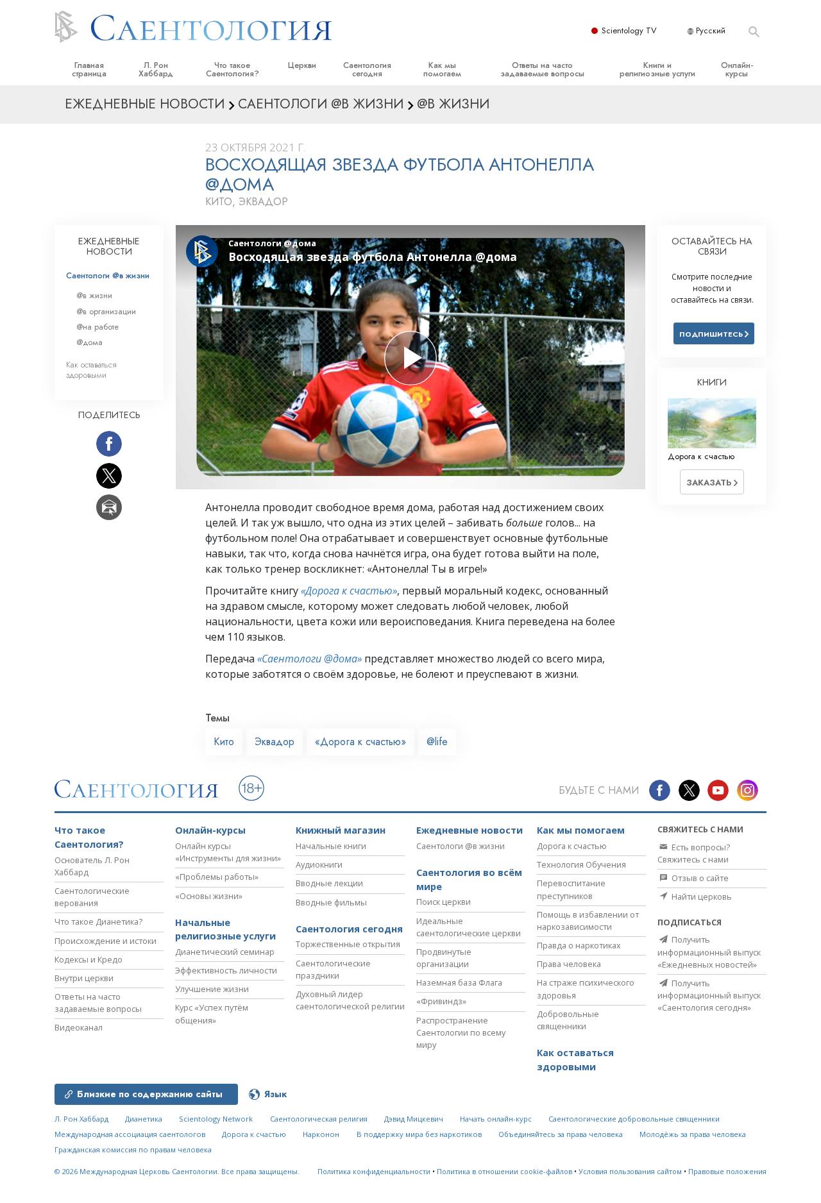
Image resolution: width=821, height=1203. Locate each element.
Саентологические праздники (333, 969)
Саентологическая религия (319, 1118)
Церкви (302, 65)
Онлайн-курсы (737, 69)
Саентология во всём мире (469, 879)
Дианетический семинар (225, 951)
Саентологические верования (92, 897)
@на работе (97, 327)
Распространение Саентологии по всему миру (460, 1032)
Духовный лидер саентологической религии (350, 1000)
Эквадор (274, 741)
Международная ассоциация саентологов (130, 1134)
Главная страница (89, 69)
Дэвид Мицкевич (413, 1118)
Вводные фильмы (331, 902)
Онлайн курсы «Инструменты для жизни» (228, 852)
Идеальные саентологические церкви (468, 927)
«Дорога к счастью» (349, 591)
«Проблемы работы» (216, 876)
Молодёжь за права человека (692, 1134)
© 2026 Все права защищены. (177, 1171)
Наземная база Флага (459, 982)
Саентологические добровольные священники (634, 1118)
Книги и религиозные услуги (657, 69)
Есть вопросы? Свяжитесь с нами (693, 853)
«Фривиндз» (441, 1001)
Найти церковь (701, 896)
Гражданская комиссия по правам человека (133, 1149)
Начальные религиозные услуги (225, 929)
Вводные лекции (329, 883)
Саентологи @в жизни (107, 275)
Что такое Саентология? (232, 69)
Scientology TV (629, 30)
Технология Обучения (581, 864)
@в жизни (94, 295)
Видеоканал (79, 1027)
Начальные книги (331, 846)
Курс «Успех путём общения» (211, 1013)
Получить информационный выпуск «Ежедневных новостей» (709, 952)
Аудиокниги (319, 864)
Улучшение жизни (212, 989)
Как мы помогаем (442, 69)
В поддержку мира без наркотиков (419, 1134)
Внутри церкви (84, 978)
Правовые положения (727, 1171)
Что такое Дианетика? (98, 921)
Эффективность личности (226, 970)
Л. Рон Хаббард (156, 69)
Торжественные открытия (348, 944)
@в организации (106, 311)
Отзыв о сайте (699, 878)
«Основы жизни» (208, 896)
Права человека (569, 964)
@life (437, 741)
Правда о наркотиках (579, 945)
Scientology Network (216, 1118)
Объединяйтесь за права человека (560, 1134)
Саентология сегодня (367, 69)
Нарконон (321, 1134)
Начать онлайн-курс (496, 1118)
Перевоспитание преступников (571, 889)
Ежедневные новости (469, 830)
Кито (224, 741)
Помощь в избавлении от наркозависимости (588, 920)
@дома (89, 342)
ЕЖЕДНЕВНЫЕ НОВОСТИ (109, 246)
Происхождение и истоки (106, 940)
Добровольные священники (568, 1020)
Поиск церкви (443, 901)
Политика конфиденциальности (373, 1171)
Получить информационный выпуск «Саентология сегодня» (709, 995)
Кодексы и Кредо (89, 959)
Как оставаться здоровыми (91, 369)
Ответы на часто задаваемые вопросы (542, 69)
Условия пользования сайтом (630, 1171)
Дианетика (143, 1118)
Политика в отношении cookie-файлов (504, 1171)
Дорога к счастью (572, 846)
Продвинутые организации (443, 958)
